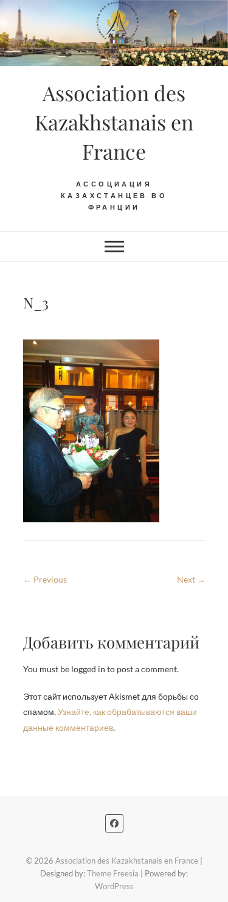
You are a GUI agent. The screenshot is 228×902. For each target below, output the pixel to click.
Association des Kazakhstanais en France (114, 122)
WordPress (114, 886)
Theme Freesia (113, 873)
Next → (191, 579)
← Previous (45, 579)
